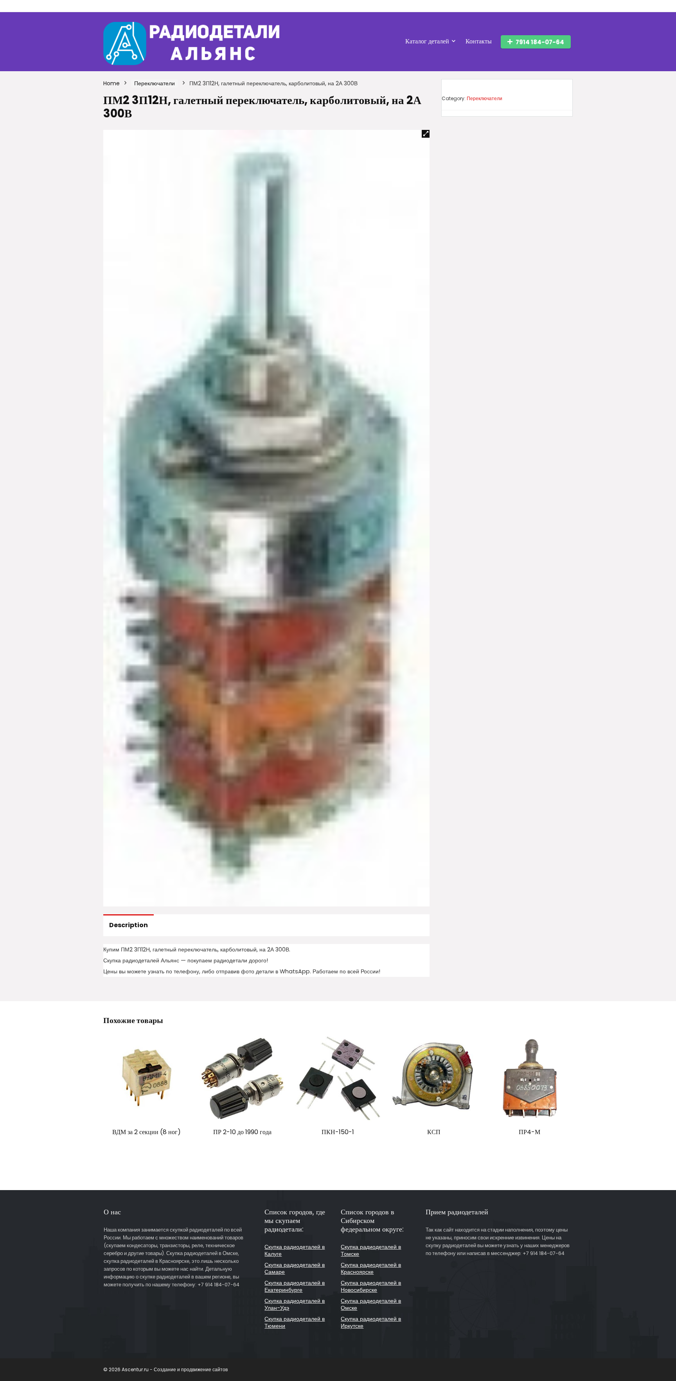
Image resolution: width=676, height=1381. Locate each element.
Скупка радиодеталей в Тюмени (294, 1322)
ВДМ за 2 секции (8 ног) (146, 1131)
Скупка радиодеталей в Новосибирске (371, 1286)
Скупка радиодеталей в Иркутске (371, 1322)
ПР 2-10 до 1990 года (242, 1131)
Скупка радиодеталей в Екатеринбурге (294, 1286)
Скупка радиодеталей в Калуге (294, 1250)
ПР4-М (529, 1131)
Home (111, 83)
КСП (433, 1131)
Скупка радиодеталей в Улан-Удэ (294, 1304)
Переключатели (154, 83)
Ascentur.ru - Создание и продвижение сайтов (175, 1369)
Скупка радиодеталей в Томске (371, 1250)
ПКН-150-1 (338, 1131)
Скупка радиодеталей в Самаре (294, 1268)
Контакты (479, 41)
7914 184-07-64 (540, 42)
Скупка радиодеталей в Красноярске (371, 1268)
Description (128, 925)
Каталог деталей (427, 41)
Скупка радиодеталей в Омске (371, 1304)
